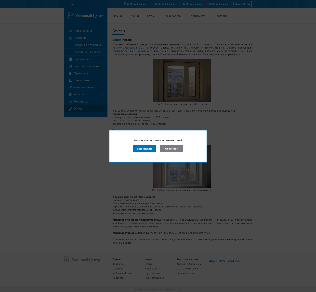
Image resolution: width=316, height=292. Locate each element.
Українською (144, 148)
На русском (171, 148)
